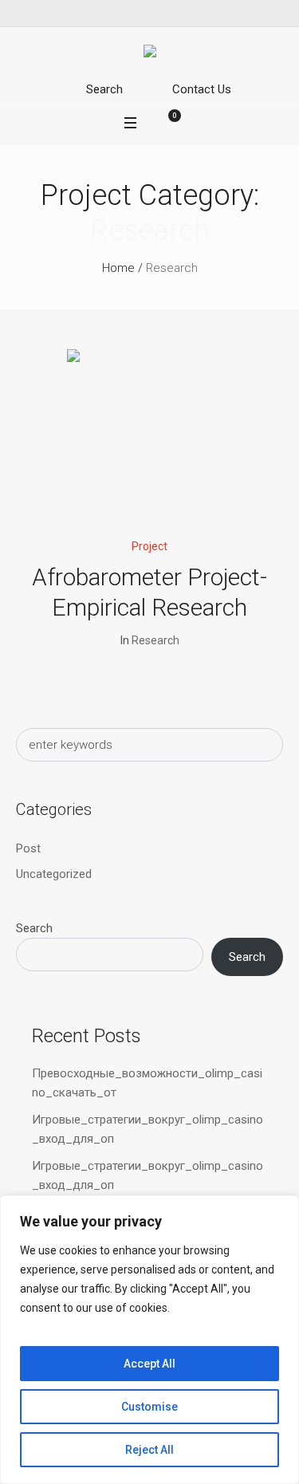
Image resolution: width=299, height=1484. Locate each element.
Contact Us (201, 89)
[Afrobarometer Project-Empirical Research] (150, 432)
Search (104, 89)
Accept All (149, 1363)
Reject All (149, 1449)
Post (28, 848)
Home (118, 268)
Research (155, 640)
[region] (149, 1339)
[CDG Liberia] (150, 54)
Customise (149, 1406)
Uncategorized (54, 874)
